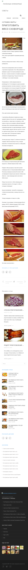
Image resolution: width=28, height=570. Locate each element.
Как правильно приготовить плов (10, 468)
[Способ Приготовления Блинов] (4, 552)
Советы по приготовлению (9, 460)
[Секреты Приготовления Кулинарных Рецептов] (21, 547)
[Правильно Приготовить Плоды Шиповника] (17, 547)
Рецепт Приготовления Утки (14, 345)
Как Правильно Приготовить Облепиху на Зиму (15, 419)
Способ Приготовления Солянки (14, 310)
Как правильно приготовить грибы (10, 463)
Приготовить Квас (7, 505)
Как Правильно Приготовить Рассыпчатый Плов (15, 413)
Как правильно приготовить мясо (18, 32)
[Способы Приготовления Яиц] (13, 547)
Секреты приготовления (8, 448)
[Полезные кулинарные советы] (13, 7)
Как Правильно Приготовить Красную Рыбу (13, 502)
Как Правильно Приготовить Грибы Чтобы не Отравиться (15, 394)
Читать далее (7, 325)
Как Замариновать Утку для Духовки (15, 426)
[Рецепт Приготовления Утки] (14, 335)
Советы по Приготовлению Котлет (11, 508)
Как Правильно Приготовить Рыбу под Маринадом (14, 517)
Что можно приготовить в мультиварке (11, 474)
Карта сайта (6, 534)
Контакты (5, 531)
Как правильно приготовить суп (10, 451)
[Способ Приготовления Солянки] (14, 300)
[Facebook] (3, 272)
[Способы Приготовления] (17, 552)
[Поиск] (24, 363)
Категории (15, 18)
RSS (4, 537)
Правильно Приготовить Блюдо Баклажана (16, 406)
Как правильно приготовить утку (10, 466)
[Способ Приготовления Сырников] (13, 552)
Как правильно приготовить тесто (10, 454)
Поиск (23, 18)
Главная (9, 18)
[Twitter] (6, 272)
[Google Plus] (10, 272)
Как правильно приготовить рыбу (10, 477)
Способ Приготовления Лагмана (16, 399)
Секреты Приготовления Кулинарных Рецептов (14, 520)
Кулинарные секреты (7, 471)
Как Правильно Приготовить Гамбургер (15, 380)
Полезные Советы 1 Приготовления (13, 374)
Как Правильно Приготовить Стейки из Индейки (14, 514)
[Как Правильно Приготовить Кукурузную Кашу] (8, 552)
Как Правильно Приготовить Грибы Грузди (15, 387)
